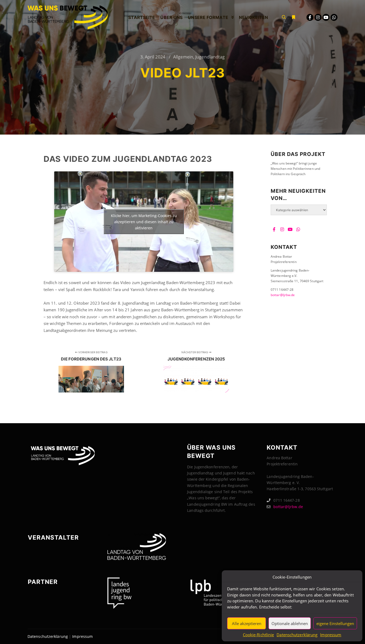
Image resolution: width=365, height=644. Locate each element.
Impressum (330, 634)
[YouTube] (326, 17)
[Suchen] (284, 17)
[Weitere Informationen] (293, 17)
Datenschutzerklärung (297, 634)
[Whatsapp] (334, 17)
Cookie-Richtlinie (258, 634)
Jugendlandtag (210, 57)
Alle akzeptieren (246, 623)
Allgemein (183, 57)
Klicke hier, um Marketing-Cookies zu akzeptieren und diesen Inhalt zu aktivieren (144, 221)
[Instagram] (317, 17)
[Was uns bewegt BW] (68, 17)
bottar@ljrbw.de (283, 295)
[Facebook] (309, 17)
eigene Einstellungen (335, 623)
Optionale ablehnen (289, 623)
